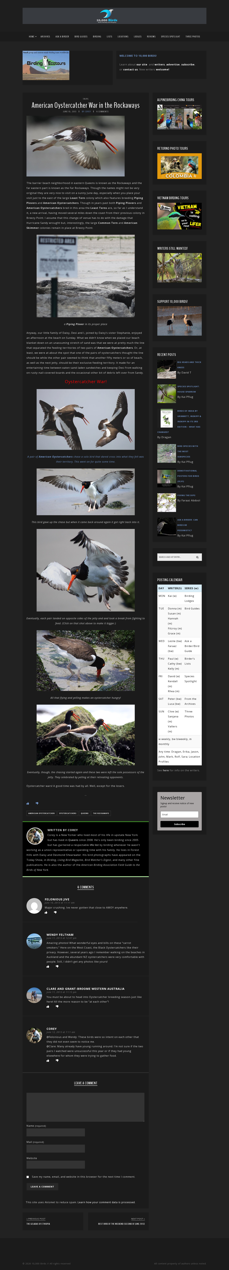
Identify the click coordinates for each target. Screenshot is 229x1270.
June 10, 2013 (69, 111)
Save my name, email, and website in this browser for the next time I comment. (83, 1176)
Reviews (151, 36)
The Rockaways (101, 813)
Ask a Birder (62, 36)
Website (31, 1158)
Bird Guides (81, 36)
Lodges (138, 36)
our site (141, 64)
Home (31, 36)
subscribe (188, 64)
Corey (52, 1029)
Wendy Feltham (60, 935)
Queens (84, 813)
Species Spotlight (170, 36)
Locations (123, 36)
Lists (109, 36)
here (166, 770)
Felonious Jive (57, 899)
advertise (173, 64)
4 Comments (102, 111)
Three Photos (193, 36)
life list (94, 845)
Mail (35, 1142)
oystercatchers (67, 813)
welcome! (162, 69)
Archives (45, 36)
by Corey (86, 111)
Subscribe (179, 824)
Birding (97, 36)
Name (36, 1125)
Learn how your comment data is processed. (106, 1202)
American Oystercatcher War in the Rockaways (86, 105)
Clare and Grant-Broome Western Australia (85, 989)
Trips (85, 99)
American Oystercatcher (41, 813)
